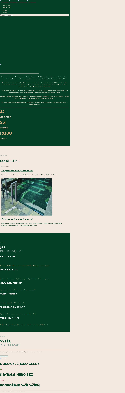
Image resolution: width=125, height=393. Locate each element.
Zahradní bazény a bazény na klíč (17, 219)
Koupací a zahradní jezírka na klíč (17, 171)
